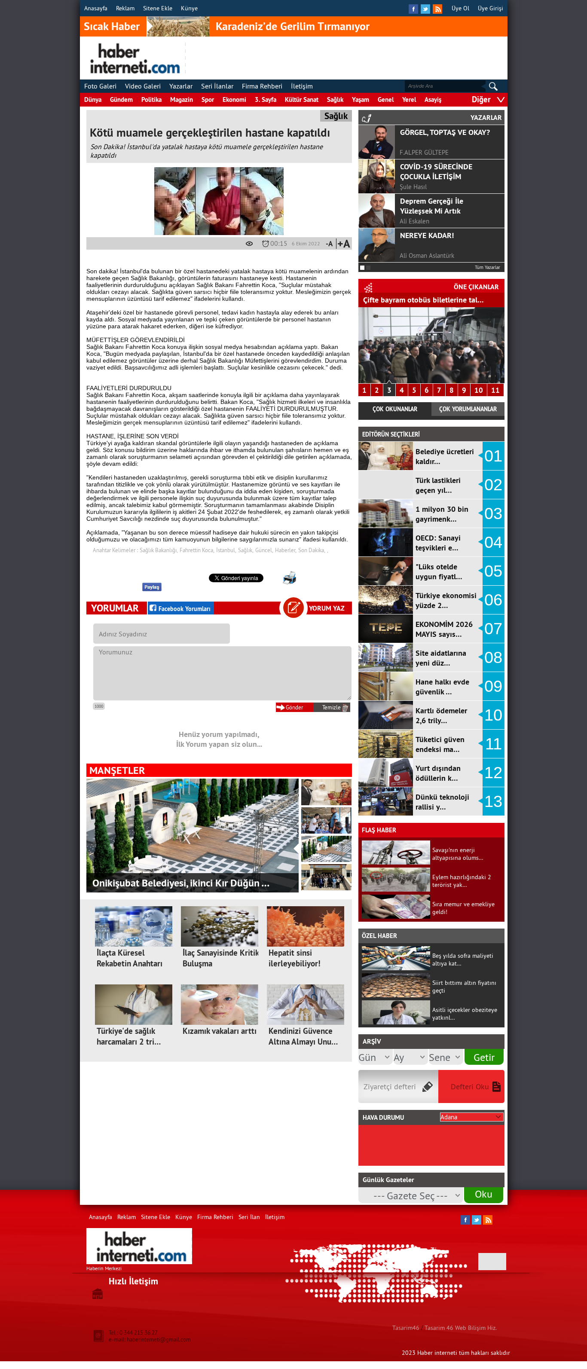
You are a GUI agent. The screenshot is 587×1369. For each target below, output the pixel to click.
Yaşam (360, 99)
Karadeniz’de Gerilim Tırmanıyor (293, 26)
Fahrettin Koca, (197, 550)
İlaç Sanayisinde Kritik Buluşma (221, 958)
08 (493, 657)
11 (495, 390)
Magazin (181, 99)
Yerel (409, 99)
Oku (483, 1193)
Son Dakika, (311, 550)
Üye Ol (460, 8)
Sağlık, (246, 550)
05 (493, 571)
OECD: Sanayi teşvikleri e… (438, 543)
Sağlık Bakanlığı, (159, 550)
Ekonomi (234, 99)
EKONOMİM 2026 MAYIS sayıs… (444, 629)
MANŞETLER (117, 770)
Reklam (125, 8)
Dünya (92, 99)
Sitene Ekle (157, 8)
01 (493, 456)
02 (493, 485)
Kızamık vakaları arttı (220, 1031)
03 (493, 513)
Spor (208, 99)
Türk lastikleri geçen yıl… (438, 485)
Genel (386, 99)
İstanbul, (226, 550)
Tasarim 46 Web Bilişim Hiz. (461, 1328)
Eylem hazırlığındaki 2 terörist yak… (461, 881)
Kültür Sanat (301, 99)
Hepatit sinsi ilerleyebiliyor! (295, 958)
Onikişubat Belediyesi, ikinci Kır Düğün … (180, 882)
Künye (189, 8)
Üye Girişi (490, 8)
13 (493, 801)
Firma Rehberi (262, 86)
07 (493, 629)
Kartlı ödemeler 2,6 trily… (441, 715)
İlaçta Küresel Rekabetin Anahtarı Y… (129, 963)
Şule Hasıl (413, 187)
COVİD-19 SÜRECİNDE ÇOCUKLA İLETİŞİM (436, 171)
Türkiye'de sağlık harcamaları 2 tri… (129, 1036)
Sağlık (335, 99)
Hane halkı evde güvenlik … (442, 687)
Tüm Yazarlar (487, 267)
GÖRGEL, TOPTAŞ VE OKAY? (445, 132)
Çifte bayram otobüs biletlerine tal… (423, 300)
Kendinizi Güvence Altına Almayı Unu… (303, 1036)
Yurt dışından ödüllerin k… (438, 773)
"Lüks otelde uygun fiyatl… (439, 571)
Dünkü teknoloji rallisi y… (442, 802)
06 (493, 600)
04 (493, 542)
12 (493, 773)
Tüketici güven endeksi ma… (440, 744)
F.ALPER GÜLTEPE (424, 152)
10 (478, 390)
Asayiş (433, 99)
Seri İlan (249, 1217)
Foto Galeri (100, 86)
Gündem (121, 99)
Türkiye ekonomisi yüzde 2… (446, 600)
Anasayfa (95, 8)
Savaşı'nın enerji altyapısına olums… (457, 854)
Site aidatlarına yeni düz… (441, 658)
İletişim (302, 86)
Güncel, (264, 550)
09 (493, 686)
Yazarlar (181, 86)
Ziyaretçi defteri (390, 1086)
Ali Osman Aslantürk (427, 255)
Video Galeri (143, 86)
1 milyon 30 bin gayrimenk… (442, 514)
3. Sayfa (265, 99)
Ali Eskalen (414, 221)
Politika (151, 99)
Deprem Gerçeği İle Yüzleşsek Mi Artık (431, 206)
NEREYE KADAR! (427, 235)
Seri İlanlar (217, 86)
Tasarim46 (405, 1328)
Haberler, (286, 550)
